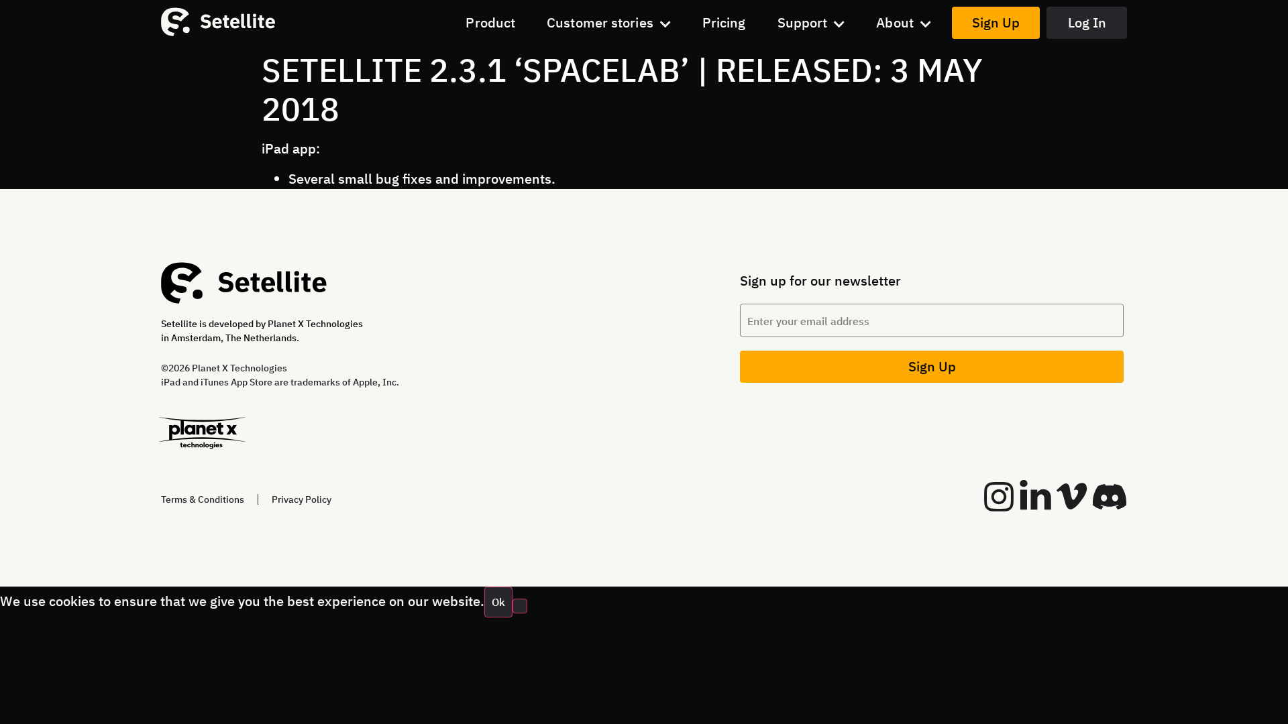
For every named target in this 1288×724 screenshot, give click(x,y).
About (895, 22)
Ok (498, 602)
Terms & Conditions (202, 499)
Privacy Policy (301, 499)
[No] (520, 606)
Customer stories (600, 22)
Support (802, 22)
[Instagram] (999, 497)
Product (490, 22)
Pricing (724, 22)
